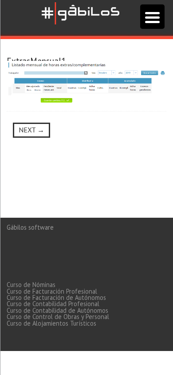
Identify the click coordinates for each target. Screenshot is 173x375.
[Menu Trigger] (152, 16)
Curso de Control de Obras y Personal (58, 316)
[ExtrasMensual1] (86, 81)
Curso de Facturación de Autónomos (56, 297)
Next (31, 129)
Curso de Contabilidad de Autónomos (57, 310)
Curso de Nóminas (31, 284)
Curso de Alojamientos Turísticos (51, 323)
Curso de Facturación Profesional (52, 291)
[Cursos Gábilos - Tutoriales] (80, 12)
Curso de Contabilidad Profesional (53, 303)
